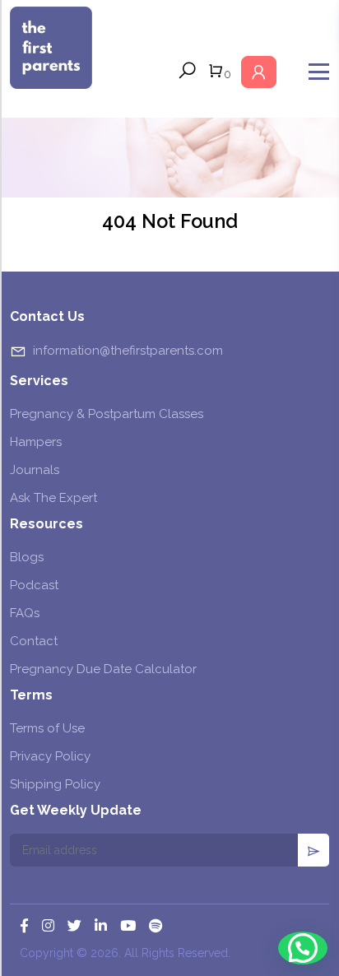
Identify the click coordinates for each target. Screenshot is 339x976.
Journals (34, 469)
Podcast (34, 585)
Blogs (27, 557)
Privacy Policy (50, 756)
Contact (34, 641)
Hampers (36, 442)
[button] (302, 948)
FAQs (24, 613)
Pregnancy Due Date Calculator (103, 669)
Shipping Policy (55, 784)
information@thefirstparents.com (128, 350)
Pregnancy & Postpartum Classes (106, 414)
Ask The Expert (53, 497)
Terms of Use (47, 728)
